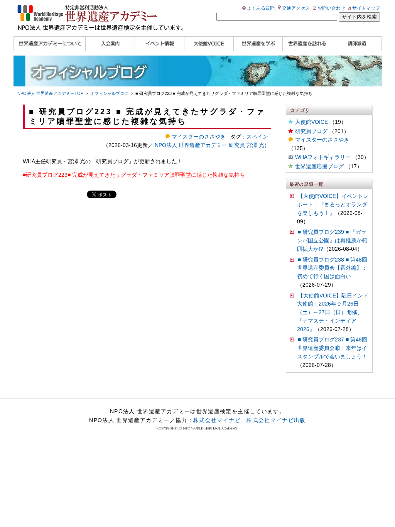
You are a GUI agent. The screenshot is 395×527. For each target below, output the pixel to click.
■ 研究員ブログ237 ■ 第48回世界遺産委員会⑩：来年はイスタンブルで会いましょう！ (332, 348)
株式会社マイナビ (217, 420)
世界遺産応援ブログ (319, 166)
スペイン (257, 137)
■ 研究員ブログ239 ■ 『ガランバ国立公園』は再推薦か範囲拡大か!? (332, 240)
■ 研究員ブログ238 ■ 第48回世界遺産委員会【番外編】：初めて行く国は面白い (332, 268)
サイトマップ (366, 8)
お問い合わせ (331, 8)
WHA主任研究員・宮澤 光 (54, 161)
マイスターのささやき (322, 140)
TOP (50, 93)
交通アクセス (296, 8)
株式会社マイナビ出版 (276, 420)
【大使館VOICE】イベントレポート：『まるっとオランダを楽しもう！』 (332, 204)
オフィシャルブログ (109, 93)
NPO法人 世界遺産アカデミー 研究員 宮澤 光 (209, 145)
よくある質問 (261, 8)
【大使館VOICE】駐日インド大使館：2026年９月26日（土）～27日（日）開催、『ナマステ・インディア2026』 (332, 312)
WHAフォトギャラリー (323, 157)
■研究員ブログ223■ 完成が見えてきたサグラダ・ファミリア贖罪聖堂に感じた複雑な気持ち (134, 175)
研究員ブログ (112, 161)
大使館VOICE (311, 122)
